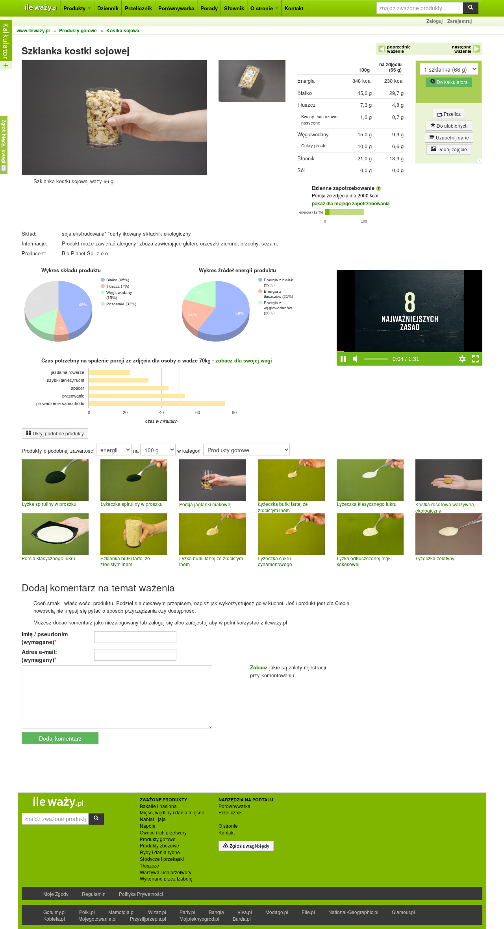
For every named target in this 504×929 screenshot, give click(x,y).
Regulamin (94, 893)
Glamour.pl (403, 912)
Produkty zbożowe (159, 845)
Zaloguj (434, 20)
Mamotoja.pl (121, 912)
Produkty (75, 8)
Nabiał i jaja (153, 819)
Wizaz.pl (157, 912)
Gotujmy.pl (54, 912)
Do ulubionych (451, 125)
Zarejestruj (459, 20)
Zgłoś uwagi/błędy (248, 845)
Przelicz (452, 113)
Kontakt (294, 8)
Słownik (234, 8)
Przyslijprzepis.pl (148, 918)
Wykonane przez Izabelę (166, 878)
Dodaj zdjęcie (451, 149)
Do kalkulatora (451, 81)
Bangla (216, 912)
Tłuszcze (149, 865)
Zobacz (259, 667)
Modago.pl (276, 912)
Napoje (148, 826)
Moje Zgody (56, 893)
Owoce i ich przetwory (163, 832)
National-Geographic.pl (353, 912)
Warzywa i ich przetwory (165, 872)
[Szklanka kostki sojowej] (252, 83)
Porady (209, 8)
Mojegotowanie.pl (97, 918)
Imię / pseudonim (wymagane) (45, 638)
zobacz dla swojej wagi (243, 360)
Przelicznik (138, 8)
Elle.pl (308, 912)
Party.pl (187, 912)
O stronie (262, 8)
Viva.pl (244, 912)
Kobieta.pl (54, 918)
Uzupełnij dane (452, 137)
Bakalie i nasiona (158, 806)
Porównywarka (176, 8)
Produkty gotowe (158, 839)
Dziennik (108, 8)
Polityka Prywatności (141, 893)
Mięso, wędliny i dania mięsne (172, 812)
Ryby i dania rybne (160, 852)
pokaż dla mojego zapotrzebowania (351, 203)
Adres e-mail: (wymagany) (39, 655)
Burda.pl (242, 918)
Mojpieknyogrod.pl (199, 918)
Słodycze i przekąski (162, 859)
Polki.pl (87, 912)
